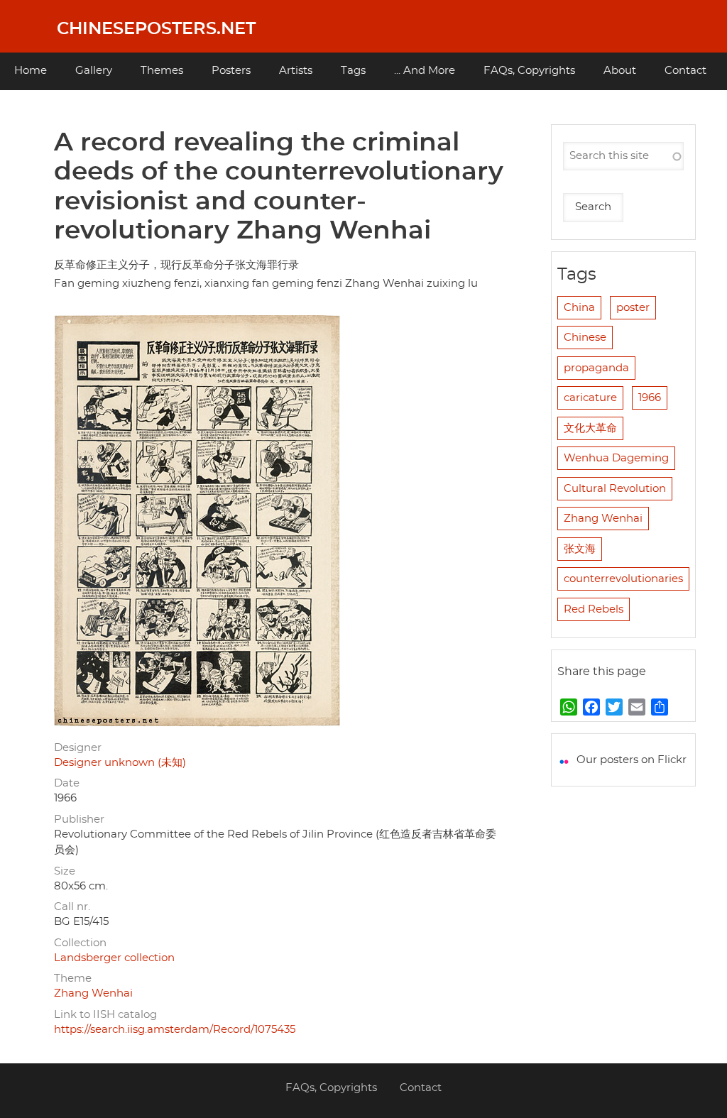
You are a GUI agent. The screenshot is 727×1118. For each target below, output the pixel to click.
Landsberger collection (114, 958)
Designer (78, 747)
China (579, 307)
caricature (590, 398)
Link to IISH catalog (105, 1014)
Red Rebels (593, 609)
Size (64, 871)
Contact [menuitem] (685, 70)
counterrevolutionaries (623, 579)
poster (633, 307)
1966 (649, 398)
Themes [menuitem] (162, 70)
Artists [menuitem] (295, 70)
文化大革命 (590, 428)
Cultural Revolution (615, 488)
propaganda (596, 368)
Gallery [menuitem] (93, 70)
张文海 (580, 549)
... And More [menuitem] (424, 70)
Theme (73, 978)
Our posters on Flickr (631, 760)
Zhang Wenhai (93, 993)
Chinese (585, 337)
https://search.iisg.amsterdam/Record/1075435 (174, 1029)
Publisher (79, 819)
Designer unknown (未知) (120, 762)
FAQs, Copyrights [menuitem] (529, 70)
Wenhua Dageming (616, 458)
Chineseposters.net (156, 29)
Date (67, 783)
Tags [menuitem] (353, 70)
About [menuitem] (619, 70)
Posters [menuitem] (231, 70)
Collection (80, 943)
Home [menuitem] (30, 70)
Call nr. (72, 906)
